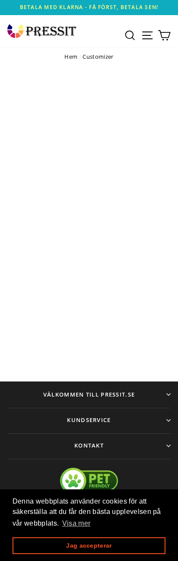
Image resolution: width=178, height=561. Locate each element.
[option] (89, 7)
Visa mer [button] (76, 523)
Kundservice (89, 420)
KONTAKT (89, 445)
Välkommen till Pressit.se (89, 394)
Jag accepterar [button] (88, 545)
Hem (70, 56)
